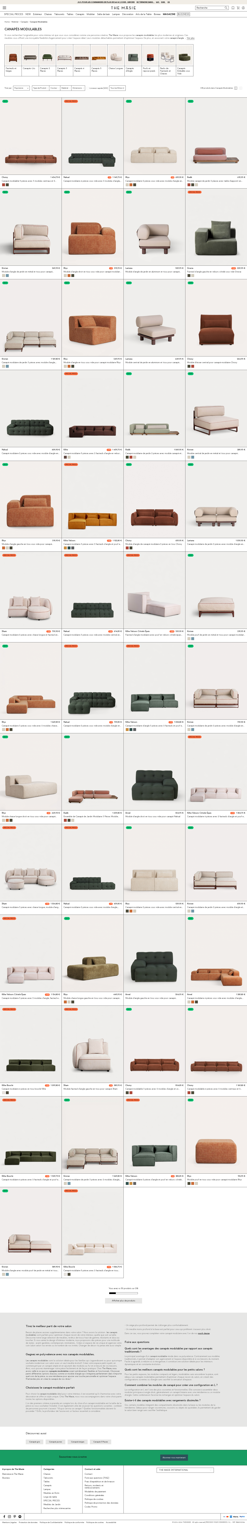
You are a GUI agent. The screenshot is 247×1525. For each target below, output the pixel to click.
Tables (70, 14)
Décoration (127, 14)
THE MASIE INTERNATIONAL (173, 1470)
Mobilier (91, 14)
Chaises (48, 14)
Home (7, 22)
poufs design (204, 1333)
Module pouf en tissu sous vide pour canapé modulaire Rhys (214, 1179)
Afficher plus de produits (123, 1300)
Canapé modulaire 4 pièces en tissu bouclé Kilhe (24, 1089)
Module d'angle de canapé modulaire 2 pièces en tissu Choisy (153, 544)
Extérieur (37, 14)
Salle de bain (103, 14)
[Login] (243, 8)
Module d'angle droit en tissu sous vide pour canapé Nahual (152, 816)
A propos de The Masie (13, 1469)
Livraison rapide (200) (98, 88)
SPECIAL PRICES (13, 14)
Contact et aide (92, 1469)
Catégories (48, 1469)
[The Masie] (123, 7)
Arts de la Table (144, 14)
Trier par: (8, 88)
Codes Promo (91, 1507)
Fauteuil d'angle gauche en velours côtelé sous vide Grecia (214, 272)
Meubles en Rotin (51, 1493)
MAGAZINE (169, 14)
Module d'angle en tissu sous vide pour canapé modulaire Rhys (92, 362)
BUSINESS (183, 14)
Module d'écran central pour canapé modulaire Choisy (212, 362)
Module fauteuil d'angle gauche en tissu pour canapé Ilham (90, 1089)
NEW (28, 14)
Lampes (116, 14)
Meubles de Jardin (51, 1504)
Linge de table (50, 1497)
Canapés (80, 14)
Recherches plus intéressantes (57, 1508)
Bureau (157, 14)
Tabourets (59, 14)
